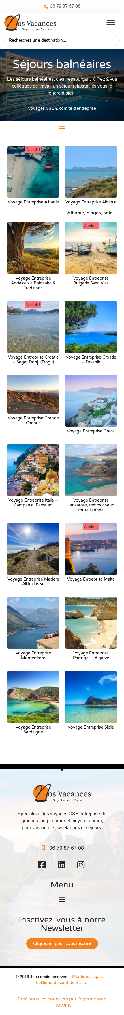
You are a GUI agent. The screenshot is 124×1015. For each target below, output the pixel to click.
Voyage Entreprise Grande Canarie (33, 420)
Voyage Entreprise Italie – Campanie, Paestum (33, 503)
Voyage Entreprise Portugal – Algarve (91, 655)
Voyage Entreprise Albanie (33, 202)
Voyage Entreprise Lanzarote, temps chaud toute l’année (90, 505)
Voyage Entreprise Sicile (91, 727)
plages (94, 213)
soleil (109, 213)
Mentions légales (88, 976)
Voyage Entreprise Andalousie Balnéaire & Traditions (33, 283)
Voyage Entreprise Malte (91, 579)
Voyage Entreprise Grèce (91, 431)
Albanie (75, 213)
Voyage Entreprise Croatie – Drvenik (91, 360)
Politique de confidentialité (61, 982)
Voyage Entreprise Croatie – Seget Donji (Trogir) (33, 360)
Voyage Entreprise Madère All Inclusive (33, 582)
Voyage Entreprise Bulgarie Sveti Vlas (91, 281)
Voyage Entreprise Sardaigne (33, 730)
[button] (111, 22)
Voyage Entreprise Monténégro (33, 655)
